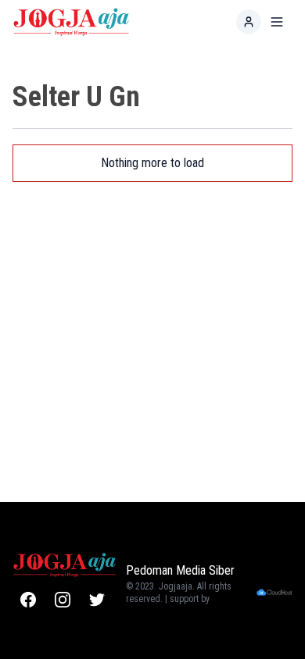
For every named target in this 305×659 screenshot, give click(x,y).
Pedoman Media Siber (180, 570)
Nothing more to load (152, 162)
